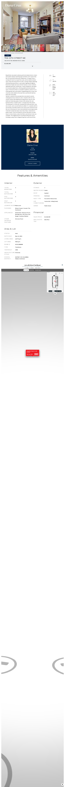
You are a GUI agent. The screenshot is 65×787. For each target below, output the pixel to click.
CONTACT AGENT (32, 163)
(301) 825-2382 (32, 154)
